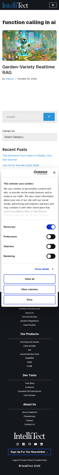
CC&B (29, 366)
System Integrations (29, 321)
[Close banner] (54, 173)
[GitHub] (29, 444)
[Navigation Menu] (53, 5)
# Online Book (34, 391)
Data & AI (29, 312)
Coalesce (29, 387)
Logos (15, 460)
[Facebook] (23, 444)
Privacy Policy (26, 460)
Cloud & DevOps (29, 316)
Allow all (29, 279)
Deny (29, 299)
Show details (42, 269)
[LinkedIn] (41, 444)
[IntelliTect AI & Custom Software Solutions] (15, 5)
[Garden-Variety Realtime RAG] (29, 45)
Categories (8, 131)
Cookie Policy (40, 460)
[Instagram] (17, 444)
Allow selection (29, 289)
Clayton (10, 78)
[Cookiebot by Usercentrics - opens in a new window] (35, 173)
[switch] (50, 236)
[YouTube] (35, 444)
